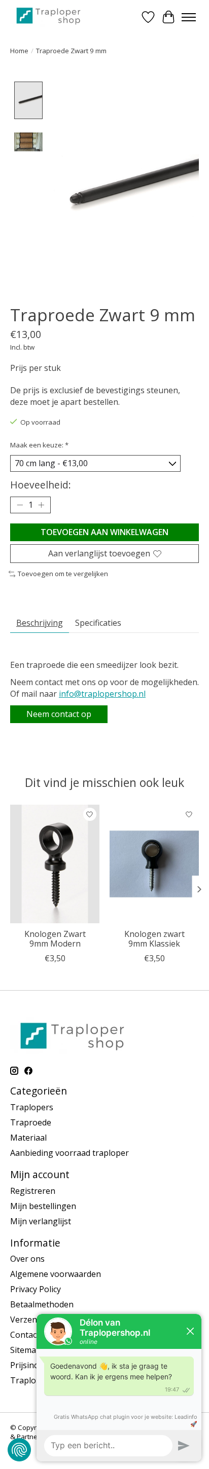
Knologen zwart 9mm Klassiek (154, 938)
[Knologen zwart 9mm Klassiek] (154, 864)
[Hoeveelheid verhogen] (41, 505)
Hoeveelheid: (40, 485)
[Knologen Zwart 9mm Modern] (54, 864)
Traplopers (31, 1107)
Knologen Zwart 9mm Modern (55, 938)
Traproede (30, 1122)
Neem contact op (58, 714)
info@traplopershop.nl (102, 693)
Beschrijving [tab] (39, 622)
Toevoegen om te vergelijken (63, 573)
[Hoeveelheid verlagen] (19, 505)
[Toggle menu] (189, 17)
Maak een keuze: (39, 444)
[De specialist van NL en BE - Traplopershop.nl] (48, 15)
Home (19, 50)
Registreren (32, 1190)
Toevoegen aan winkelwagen (104, 532)
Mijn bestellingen (43, 1206)
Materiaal (28, 1137)
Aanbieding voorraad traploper (69, 1152)
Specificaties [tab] (98, 622)
